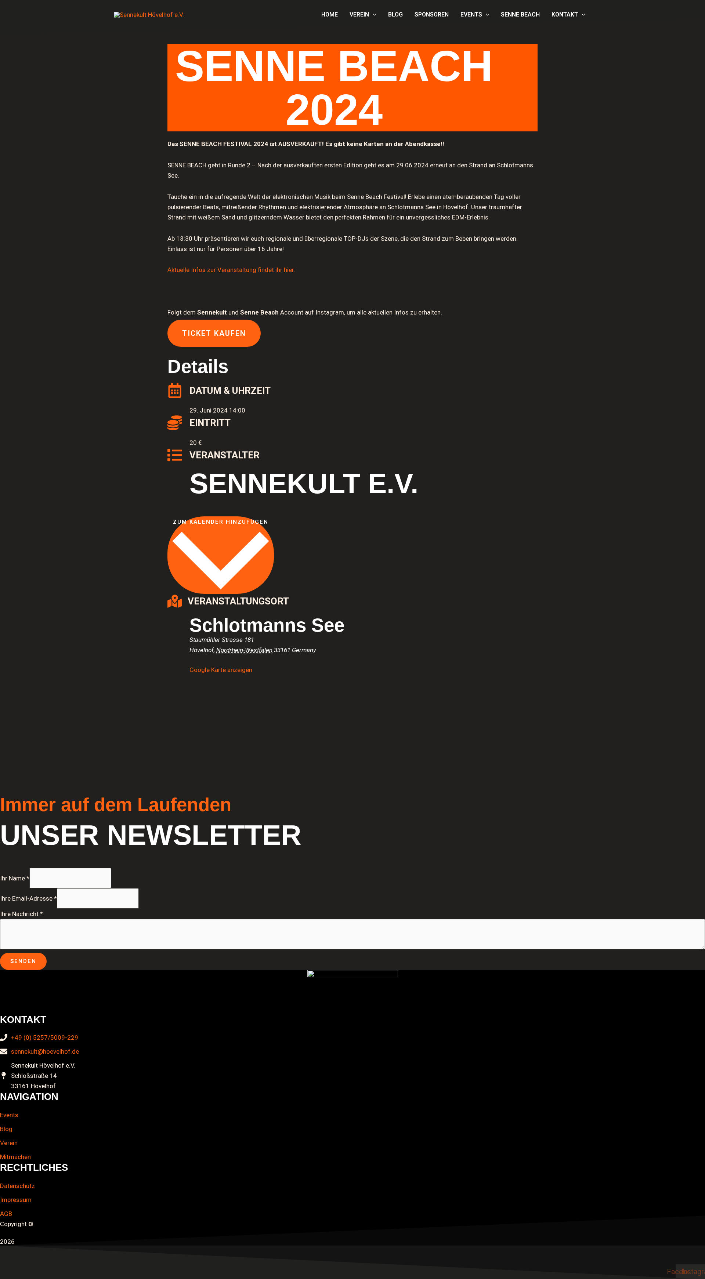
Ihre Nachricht (21, 914)
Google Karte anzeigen (220, 669)
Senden (23, 961)
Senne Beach (520, 14)
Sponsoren (432, 14)
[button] (372, 14)
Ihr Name (14, 878)
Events (471, 14)
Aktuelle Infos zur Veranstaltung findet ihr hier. (231, 269)
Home (329, 14)
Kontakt (565, 14)
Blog (395, 14)
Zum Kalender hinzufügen (220, 522)
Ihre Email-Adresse (28, 898)
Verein (359, 14)
